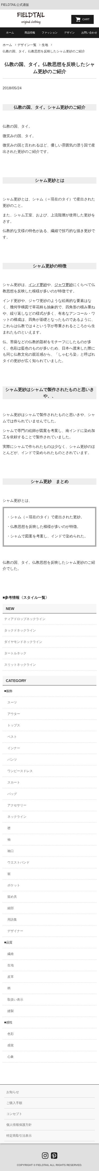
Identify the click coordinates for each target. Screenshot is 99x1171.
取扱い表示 (15, 999)
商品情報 (30, 32)
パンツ (12, 759)
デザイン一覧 (26, 45)
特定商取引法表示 (19, 1136)
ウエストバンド (18, 862)
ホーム (10, 32)
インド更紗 (38, 285)
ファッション (50, 32)
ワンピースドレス (20, 771)
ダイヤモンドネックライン (23, 642)
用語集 (12, 919)
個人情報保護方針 (19, 1125)
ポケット (13, 885)
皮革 (10, 977)
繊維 (10, 954)
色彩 (10, 1034)
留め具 (12, 897)
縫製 (10, 1011)
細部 (10, 908)
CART (85, 19)
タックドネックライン (20, 630)
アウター (13, 714)
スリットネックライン (20, 665)
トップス (13, 725)
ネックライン (16, 817)
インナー (13, 748)
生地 (45, 45)
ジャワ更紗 (63, 285)
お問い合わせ (89, 32)
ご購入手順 (14, 1103)
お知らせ (12, 1092)
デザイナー (15, 931)
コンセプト (14, 1114)
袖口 (10, 851)
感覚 (10, 1045)
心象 (10, 1057)
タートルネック (15, 653)
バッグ (12, 794)
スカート (13, 782)
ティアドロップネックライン (24, 619)
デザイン (69, 32)
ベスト (12, 737)
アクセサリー (16, 805)
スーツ (12, 702)
